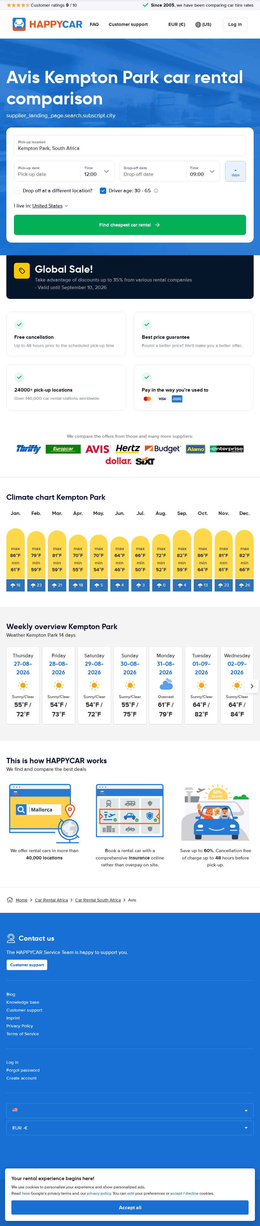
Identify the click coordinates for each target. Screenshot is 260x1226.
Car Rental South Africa (98, 900)
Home (22, 900)
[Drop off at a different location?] (17, 191)
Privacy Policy (19, 1026)
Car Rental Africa (51, 900)
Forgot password (23, 1070)
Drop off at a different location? (57, 191)
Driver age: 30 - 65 (130, 191)
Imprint (13, 1018)
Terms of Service (22, 1034)
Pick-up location (32, 142)
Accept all (130, 1207)
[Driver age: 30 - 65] (103, 191)
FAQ (94, 24)
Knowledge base (22, 1002)
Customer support (128, 24)
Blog (10, 994)
